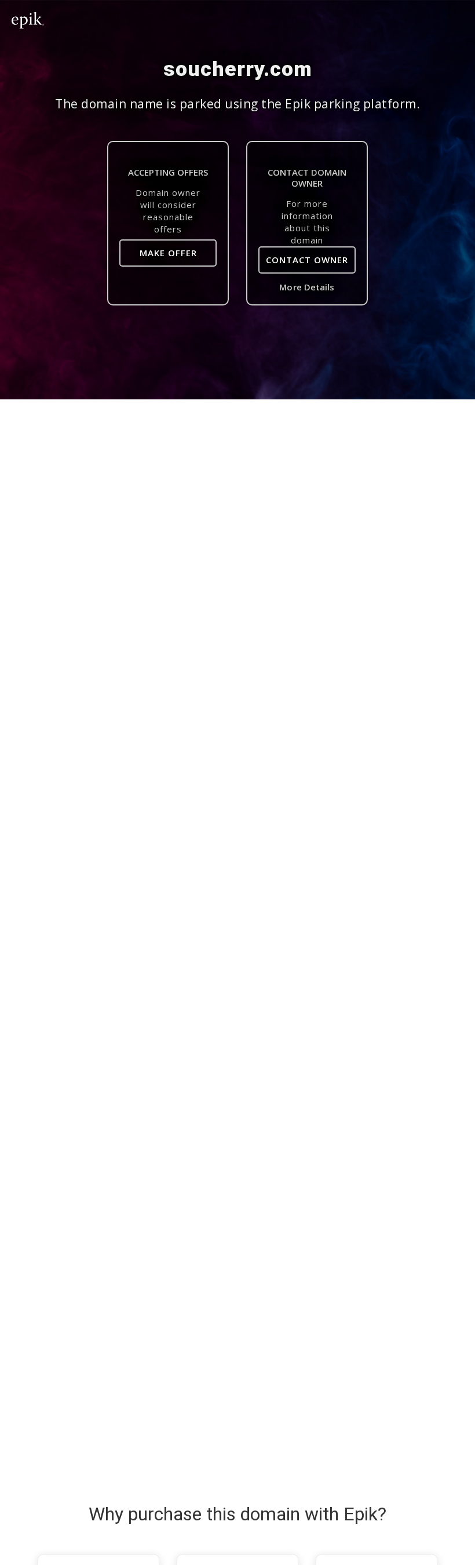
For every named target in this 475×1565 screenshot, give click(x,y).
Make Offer (168, 253)
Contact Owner (307, 259)
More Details (306, 287)
